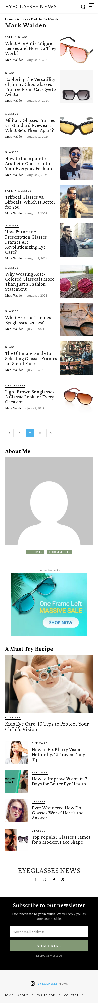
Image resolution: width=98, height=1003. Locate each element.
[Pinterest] (53, 879)
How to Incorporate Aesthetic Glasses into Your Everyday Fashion (28, 163)
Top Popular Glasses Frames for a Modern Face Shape (61, 839)
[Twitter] (62, 879)
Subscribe (49, 945)
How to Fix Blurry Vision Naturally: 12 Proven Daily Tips (58, 754)
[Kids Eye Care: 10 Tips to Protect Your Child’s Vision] (49, 684)
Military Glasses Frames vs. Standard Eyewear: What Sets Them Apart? (30, 125)
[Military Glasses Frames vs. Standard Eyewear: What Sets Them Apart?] (76, 125)
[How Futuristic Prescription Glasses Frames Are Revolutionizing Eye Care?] (76, 240)
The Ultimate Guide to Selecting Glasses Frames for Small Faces (31, 358)
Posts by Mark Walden (46, 19)
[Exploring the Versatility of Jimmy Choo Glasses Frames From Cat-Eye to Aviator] (76, 86)
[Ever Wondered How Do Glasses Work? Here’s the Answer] (16, 810)
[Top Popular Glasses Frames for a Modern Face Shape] (16, 840)
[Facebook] (35, 879)
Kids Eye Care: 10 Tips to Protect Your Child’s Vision (47, 726)
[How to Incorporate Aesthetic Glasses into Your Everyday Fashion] (76, 163)
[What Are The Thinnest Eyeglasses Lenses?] (76, 319)
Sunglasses (15, 385)
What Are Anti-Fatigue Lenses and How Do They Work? (30, 48)
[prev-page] (9, 433)
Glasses (12, 72)
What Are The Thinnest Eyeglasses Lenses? (29, 320)
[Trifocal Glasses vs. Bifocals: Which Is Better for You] (76, 201)
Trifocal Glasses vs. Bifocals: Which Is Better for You (30, 202)
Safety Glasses (18, 36)
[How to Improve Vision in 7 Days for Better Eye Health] (16, 781)
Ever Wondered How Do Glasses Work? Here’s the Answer (57, 812)
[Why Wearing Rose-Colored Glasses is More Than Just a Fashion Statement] (76, 281)
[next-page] (50, 433)
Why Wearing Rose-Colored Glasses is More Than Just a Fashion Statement (29, 281)
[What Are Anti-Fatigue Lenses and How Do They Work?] (76, 48)
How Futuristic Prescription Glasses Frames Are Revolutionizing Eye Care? (26, 242)
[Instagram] (44, 879)
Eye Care (13, 717)
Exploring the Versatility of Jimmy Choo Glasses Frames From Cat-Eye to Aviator (30, 86)
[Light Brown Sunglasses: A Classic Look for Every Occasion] (76, 396)
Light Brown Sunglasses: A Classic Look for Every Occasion (30, 396)
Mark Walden (14, 59)
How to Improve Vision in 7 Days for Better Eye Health (59, 781)
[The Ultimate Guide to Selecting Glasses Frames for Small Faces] (76, 358)
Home (9, 19)
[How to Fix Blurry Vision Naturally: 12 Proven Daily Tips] (16, 752)
